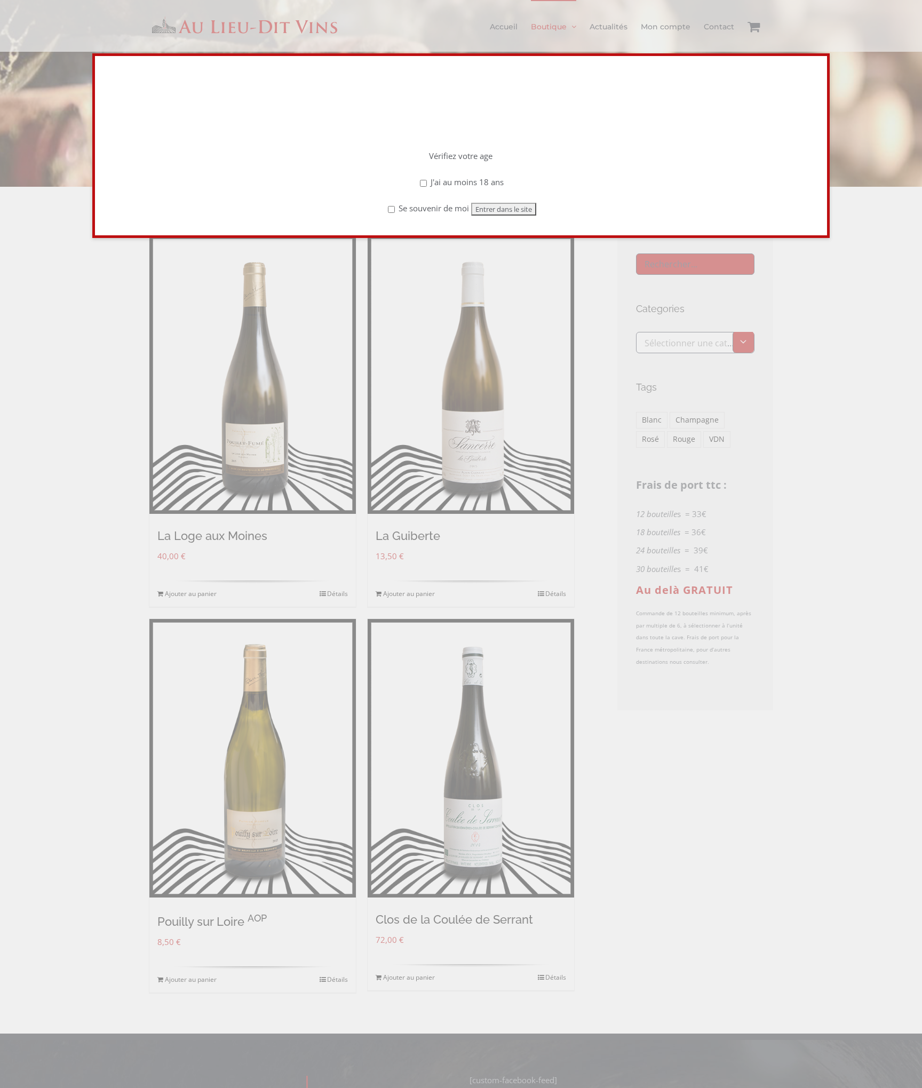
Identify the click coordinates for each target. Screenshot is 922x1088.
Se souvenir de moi (432, 208)
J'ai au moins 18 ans (466, 182)
